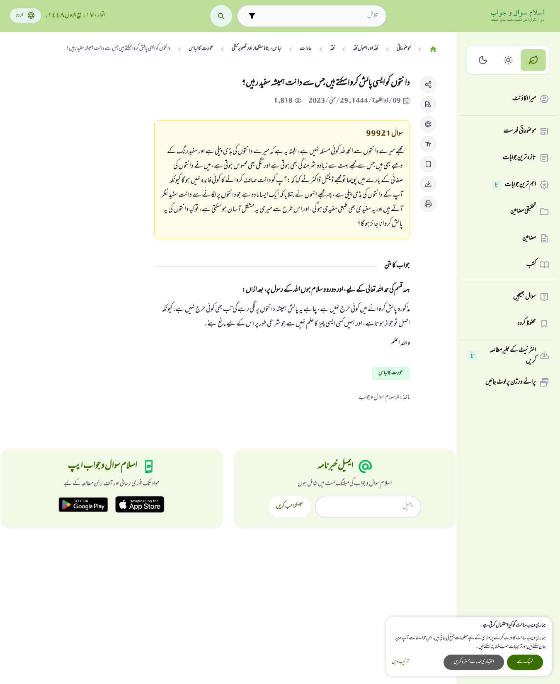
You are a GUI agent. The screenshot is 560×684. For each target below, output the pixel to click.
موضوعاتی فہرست (520, 131)
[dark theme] (483, 60)
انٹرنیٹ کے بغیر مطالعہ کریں (503, 356)
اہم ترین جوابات (515, 185)
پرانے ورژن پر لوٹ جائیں (510, 382)
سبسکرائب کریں (289, 506)
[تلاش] (221, 16)
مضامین (529, 238)
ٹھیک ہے (525, 662)
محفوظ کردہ (526, 323)
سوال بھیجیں (524, 297)
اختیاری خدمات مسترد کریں (473, 662)
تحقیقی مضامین (523, 211)
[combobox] (319, 15)
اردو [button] (19, 15)
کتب (531, 265)
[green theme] (533, 60)
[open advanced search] (252, 16)
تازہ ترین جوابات (519, 158)
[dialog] (469, 646)
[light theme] (508, 60)
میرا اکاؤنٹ (524, 99)
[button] (428, 84)
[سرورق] (433, 49)
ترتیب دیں (400, 662)
